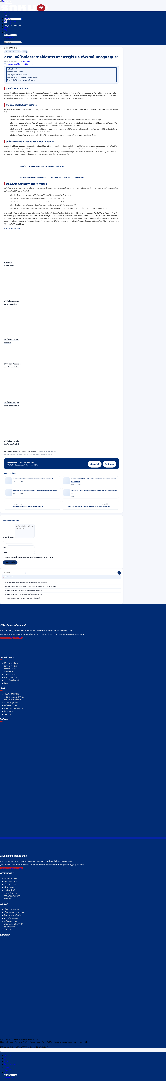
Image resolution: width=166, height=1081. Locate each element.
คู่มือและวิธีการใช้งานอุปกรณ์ (12, 52)
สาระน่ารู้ (7, 24)
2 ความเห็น (52, 586)
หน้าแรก (7, 13)
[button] (4, 33)
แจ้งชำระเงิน (9, 672)
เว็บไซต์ (5, 552)
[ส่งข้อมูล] (119, 573)
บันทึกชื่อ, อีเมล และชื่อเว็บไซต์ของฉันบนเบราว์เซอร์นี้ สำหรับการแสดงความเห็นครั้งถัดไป (29, 557)
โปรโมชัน (8, 19)
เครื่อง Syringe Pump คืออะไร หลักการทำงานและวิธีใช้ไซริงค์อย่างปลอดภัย (27, 586)
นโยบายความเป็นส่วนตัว (14, 697)
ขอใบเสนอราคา (10, 706)
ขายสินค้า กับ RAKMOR (13, 708)
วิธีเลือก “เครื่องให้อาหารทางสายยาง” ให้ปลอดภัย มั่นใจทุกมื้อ (22, 598)
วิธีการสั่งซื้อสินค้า (11, 666)
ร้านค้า (6, 16)
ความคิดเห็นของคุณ (9, 537)
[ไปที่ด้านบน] (1, 1051)
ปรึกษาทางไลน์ (94, 464)
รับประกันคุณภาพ (11, 703)
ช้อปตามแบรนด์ (10, 21)
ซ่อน (17, 69)
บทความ (7, 714)
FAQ (6, 1072)
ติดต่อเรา (7, 683)
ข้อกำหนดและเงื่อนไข (13, 700)
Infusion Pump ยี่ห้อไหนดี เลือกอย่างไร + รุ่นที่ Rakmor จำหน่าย (23, 590)
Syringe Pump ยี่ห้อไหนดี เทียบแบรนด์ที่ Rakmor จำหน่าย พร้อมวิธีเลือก (26, 582)
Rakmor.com (26, 61)
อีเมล (4, 547)
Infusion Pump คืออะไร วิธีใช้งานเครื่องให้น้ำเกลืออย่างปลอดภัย (23, 594)
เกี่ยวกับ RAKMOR (11, 694)
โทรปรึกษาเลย (109, 464)
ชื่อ (4, 542)
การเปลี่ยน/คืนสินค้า (12, 680)
